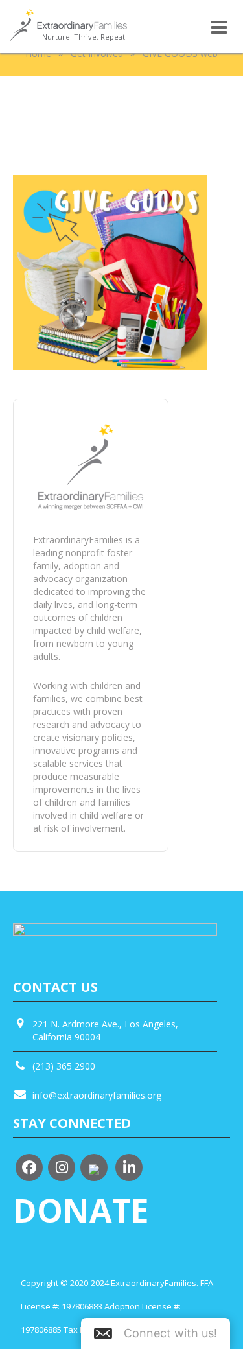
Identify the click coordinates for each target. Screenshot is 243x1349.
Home (38, 53)
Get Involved (97, 53)
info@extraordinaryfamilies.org (96, 1095)
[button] (155, 1333)
